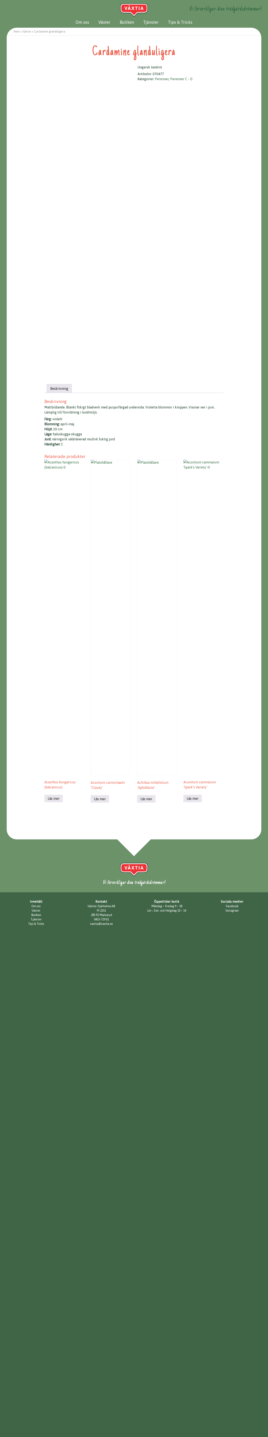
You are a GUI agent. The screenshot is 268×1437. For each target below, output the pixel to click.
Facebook (232, 906)
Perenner (162, 79)
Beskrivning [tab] (59, 388)
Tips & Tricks (180, 22)
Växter (104, 22)
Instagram (232, 910)
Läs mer (53, 798)
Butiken (127, 22)
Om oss (82, 22)
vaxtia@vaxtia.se (101, 923)
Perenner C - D (181, 79)
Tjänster (151, 22)
